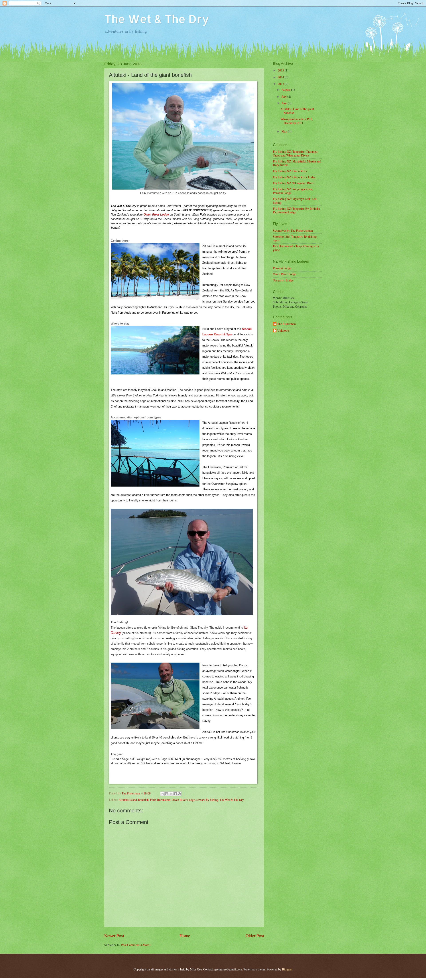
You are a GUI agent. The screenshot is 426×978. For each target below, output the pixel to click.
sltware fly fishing (207, 800)
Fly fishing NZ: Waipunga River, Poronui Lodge (293, 191)
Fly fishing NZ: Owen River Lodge (294, 177)
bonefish (143, 800)
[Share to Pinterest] (179, 794)
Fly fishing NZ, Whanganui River (293, 183)
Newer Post (114, 935)
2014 (281, 77)
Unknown (283, 331)
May (285, 131)
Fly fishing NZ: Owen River (290, 171)
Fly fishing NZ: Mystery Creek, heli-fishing (295, 201)
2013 (281, 84)
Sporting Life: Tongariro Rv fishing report (295, 238)
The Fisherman (286, 324)
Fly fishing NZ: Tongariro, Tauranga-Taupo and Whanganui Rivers (295, 153)
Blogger (287, 969)
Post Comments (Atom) (135, 945)
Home (184, 935)
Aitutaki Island (127, 800)
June (285, 103)
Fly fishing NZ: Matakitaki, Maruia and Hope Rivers (297, 163)
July (284, 96)
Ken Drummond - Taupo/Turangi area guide (296, 248)
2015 (281, 70)
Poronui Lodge (282, 268)
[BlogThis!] (166, 794)
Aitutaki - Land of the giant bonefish (297, 111)
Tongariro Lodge (283, 280)
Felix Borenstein (160, 800)
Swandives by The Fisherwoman (293, 230)
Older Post (255, 935)
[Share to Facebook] (175, 794)
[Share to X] (171, 794)
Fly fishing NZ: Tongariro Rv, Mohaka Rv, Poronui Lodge (296, 210)
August (286, 89)
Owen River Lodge (156, 214)
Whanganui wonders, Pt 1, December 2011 (296, 121)
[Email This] (162, 794)
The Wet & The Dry (156, 19)
